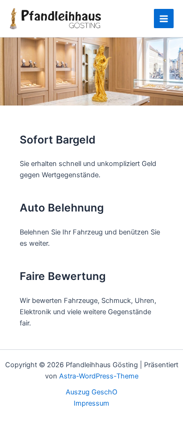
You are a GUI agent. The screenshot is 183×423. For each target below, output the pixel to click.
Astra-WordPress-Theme (98, 376)
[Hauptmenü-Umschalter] (164, 19)
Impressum (91, 403)
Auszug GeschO (91, 392)
